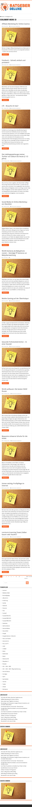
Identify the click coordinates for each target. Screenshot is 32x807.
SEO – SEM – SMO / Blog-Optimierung (12, 669)
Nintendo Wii (6, 658)
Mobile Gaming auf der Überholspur (15, 298)
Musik (4, 656)
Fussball (4, 613)
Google (4, 633)
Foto (4, 610)
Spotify (2, 713)
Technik (4, 681)
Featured (5, 605)
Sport (4, 676)
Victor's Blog (4, 717)
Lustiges (4, 648)
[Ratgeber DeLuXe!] (16, 7)
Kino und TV (5, 643)
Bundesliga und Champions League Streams (11, 703)
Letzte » (26, 578)
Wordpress (5, 689)
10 (16, 576)
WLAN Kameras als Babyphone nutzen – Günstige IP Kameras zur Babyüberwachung (14, 253)
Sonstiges (5, 674)
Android (4, 590)
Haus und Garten (7, 638)
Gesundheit (5, 631)
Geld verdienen (6, 625)
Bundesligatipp (6, 595)
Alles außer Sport (5, 701)
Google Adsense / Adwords (9, 636)
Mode (4, 651)
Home (2, 16)
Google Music (4, 708)
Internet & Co (6, 641)
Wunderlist (3, 721)
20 (19, 576)
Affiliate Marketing (5, 699)
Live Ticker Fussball (5, 711)
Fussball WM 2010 (7, 618)
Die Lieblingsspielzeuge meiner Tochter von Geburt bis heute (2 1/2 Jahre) (15, 156)
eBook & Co (5, 598)
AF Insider (3, 697)
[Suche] (27, 582)
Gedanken (5, 623)
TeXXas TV (3, 715)
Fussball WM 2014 (7, 620)
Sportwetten (5, 679)
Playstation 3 (6, 661)
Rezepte (4, 664)
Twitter (4, 684)
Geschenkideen (6, 628)
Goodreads (3, 706)
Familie (4, 603)
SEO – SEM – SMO (7, 666)
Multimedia (5, 653)
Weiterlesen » (5, 54)
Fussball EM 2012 (7, 615)
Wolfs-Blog (3, 719)
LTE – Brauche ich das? (10, 106)
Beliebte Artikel (6, 593)
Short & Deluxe (6, 671)
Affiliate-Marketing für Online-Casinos (16, 24)
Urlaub (4, 686)
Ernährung (5, 600)
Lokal (4, 646)
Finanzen (5, 608)
